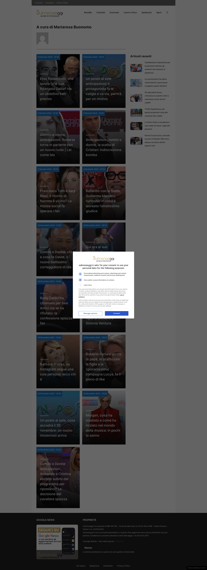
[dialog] (103, 285)
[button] (103, 285)
